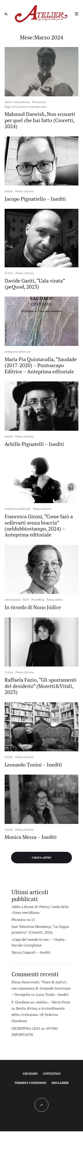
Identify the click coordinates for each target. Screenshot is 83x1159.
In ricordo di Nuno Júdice (33, 607)
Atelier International (17, 102)
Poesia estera (55, 599)
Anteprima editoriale (18, 351)
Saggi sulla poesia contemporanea (26, 106)
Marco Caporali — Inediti (31, 952)
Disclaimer (59, 1083)
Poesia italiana (24, 191)
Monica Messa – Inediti (31, 837)
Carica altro (41, 857)
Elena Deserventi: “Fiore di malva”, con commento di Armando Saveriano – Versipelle (41, 988)
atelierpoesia (13, 599)
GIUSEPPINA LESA (26, 1028)
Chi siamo (30, 1073)
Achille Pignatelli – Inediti (34, 444)
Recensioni (39, 102)
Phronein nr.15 (23, 919)
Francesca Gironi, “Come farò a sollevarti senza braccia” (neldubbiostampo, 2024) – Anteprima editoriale (39, 525)
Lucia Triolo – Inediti (52, 994)
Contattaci (51, 1073)
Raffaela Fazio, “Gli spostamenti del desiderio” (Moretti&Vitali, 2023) (41, 686)
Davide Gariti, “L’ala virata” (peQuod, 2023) (35, 284)
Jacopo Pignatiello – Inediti (35, 199)
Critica (9, 273)
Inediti (9, 191)
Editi (26, 599)
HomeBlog (37, 599)
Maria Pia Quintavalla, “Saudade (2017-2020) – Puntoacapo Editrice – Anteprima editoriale (41, 365)
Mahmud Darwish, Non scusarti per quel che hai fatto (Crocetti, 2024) (40, 120)
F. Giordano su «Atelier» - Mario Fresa (41, 1002)
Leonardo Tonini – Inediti (33, 765)
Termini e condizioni (30, 1083)
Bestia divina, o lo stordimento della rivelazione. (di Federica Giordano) (38, 1014)
